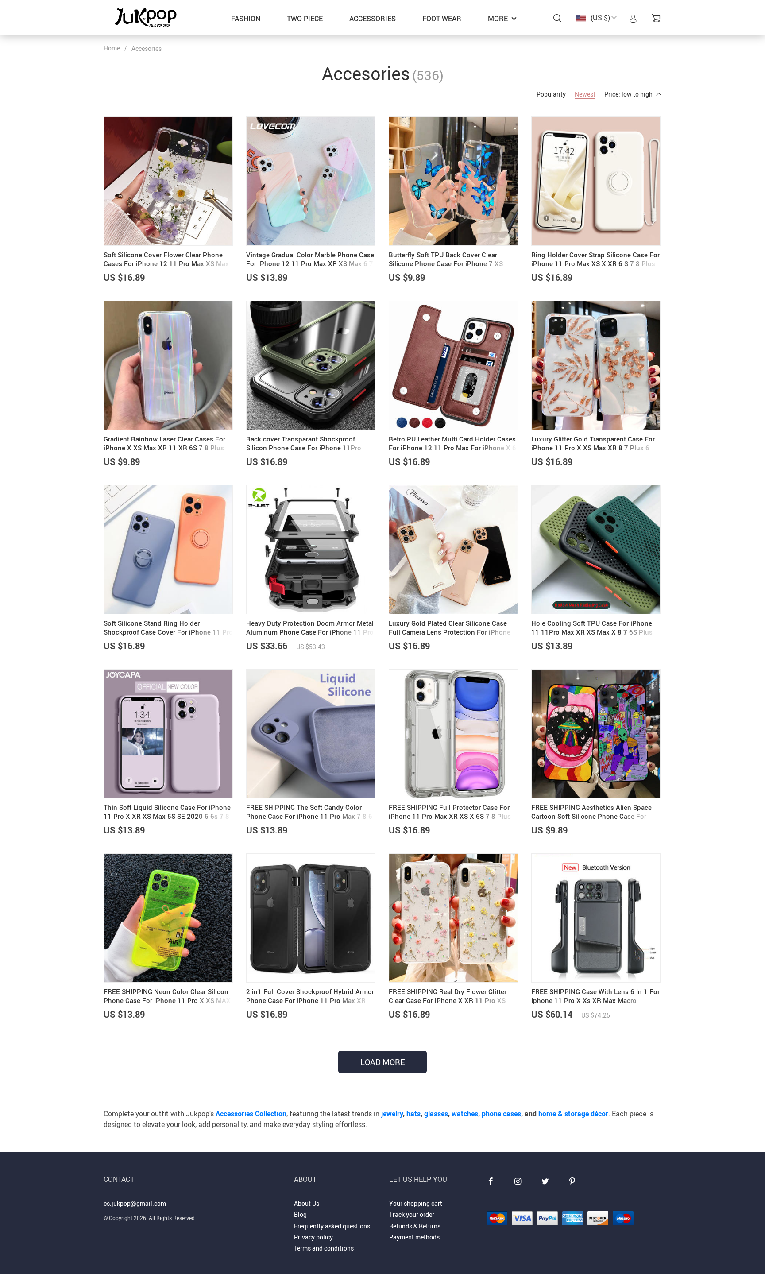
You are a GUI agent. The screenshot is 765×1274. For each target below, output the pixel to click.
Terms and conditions (324, 1248)
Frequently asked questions (332, 1226)
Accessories (372, 18)
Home (112, 48)
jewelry (392, 1114)
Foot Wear (441, 18)
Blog (300, 1214)
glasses (436, 1114)
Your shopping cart (415, 1203)
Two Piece (305, 18)
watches (465, 1114)
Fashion (245, 18)
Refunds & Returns (414, 1226)
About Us (306, 1203)
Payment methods (414, 1237)
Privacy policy (313, 1237)
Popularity (551, 94)
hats (413, 1114)
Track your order (411, 1214)
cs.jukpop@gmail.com (135, 1203)
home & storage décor (573, 1114)
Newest (585, 94)
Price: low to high (628, 94)
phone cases (501, 1114)
